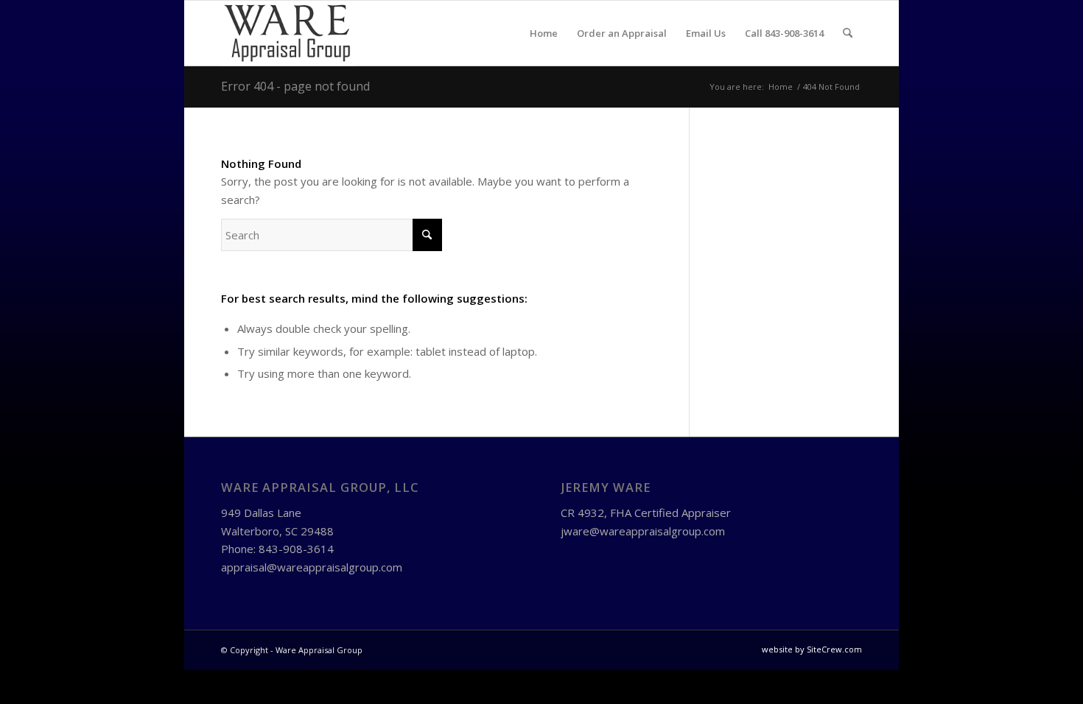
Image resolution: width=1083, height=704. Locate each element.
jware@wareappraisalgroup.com (643, 531)
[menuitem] (543, 33)
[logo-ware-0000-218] (288, 33)
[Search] (847, 33)
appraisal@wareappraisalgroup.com (311, 567)
